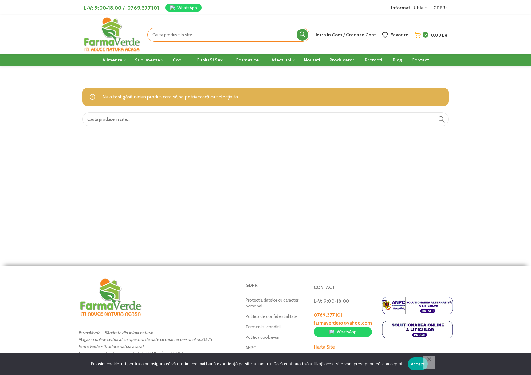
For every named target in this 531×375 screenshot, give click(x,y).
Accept (418, 363)
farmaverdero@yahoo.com (343, 323)
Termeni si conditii (263, 327)
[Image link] (110, 297)
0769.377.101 (328, 315)
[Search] (302, 35)
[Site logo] (111, 34)
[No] (429, 362)
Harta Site (324, 347)
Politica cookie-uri (262, 337)
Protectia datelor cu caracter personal (272, 302)
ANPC (251, 347)
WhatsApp (187, 7)
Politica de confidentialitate (271, 316)
